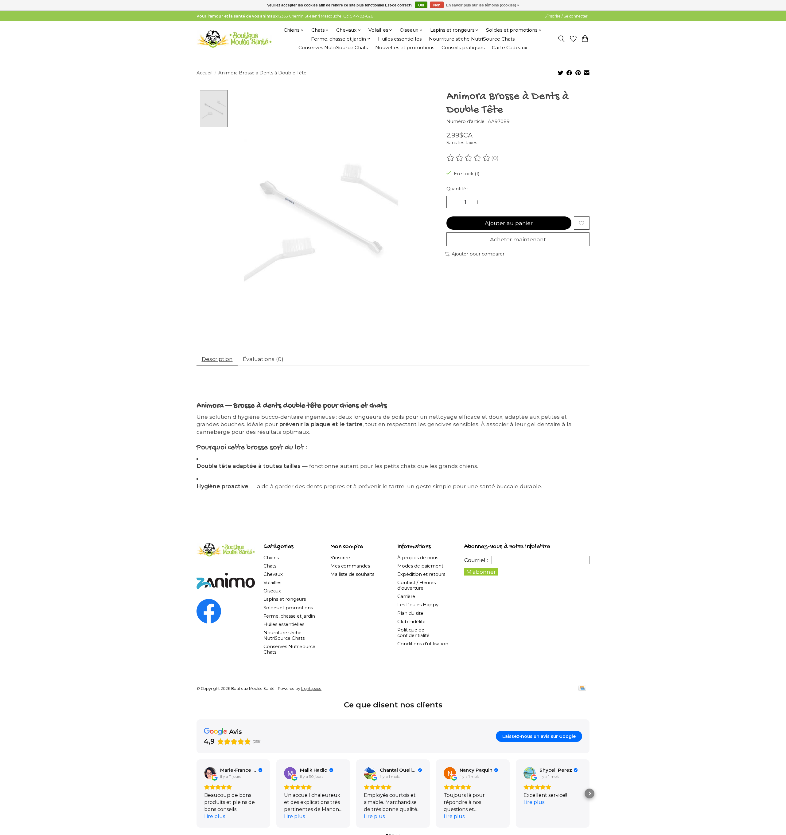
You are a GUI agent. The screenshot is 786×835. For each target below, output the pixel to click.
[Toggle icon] (561, 38)
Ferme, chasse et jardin (289, 616)
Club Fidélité (411, 621)
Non (436, 5)
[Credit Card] (582, 688)
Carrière (406, 596)
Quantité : (457, 189)
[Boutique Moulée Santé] (234, 38)
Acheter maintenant (518, 239)
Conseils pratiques (463, 47)
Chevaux (273, 574)
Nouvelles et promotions (404, 47)
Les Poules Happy (417, 604)
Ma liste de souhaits (352, 574)
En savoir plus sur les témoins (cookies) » (482, 5)
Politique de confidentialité (413, 632)
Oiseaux (272, 591)
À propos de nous (417, 557)
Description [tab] (217, 359)
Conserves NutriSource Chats (333, 47)
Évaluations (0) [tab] (263, 359)
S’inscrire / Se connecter (566, 16)
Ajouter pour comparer (478, 254)
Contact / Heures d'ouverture (416, 585)
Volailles (272, 582)
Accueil (204, 73)
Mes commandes (350, 566)
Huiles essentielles (400, 39)
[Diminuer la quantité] (453, 202)
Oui (421, 5)
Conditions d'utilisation (422, 644)
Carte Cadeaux (509, 47)
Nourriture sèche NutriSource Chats (472, 39)
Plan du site (410, 613)
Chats (269, 566)
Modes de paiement (420, 566)
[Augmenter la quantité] (477, 202)
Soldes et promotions (288, 608)
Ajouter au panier (509, 223)
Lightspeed (311, 688)
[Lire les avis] (468, 158)
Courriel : (476, 560)
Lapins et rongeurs (284, 599)
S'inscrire (340, 557)
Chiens (271, 557)
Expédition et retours (421, 574)
